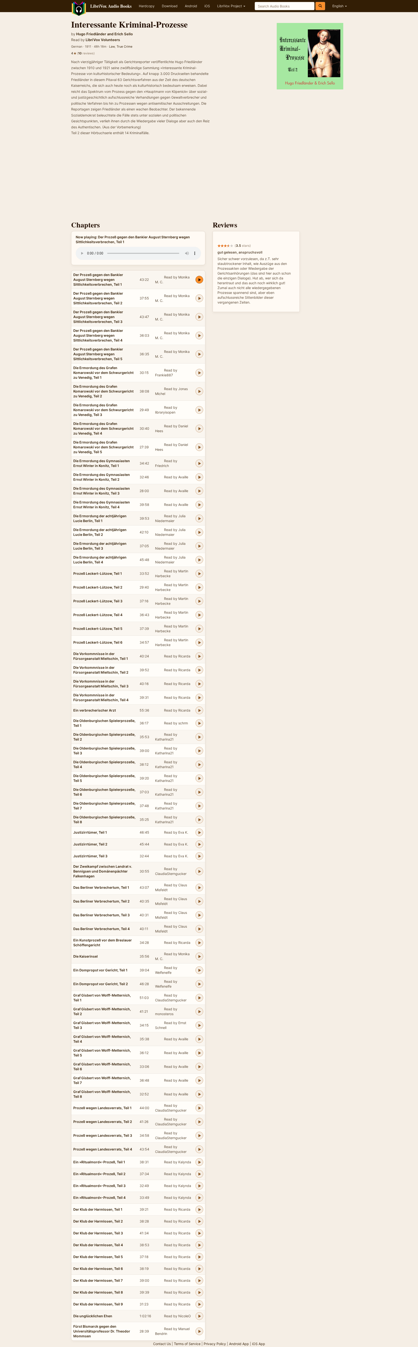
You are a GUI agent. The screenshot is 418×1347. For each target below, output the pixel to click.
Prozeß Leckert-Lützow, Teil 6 (97, 642)
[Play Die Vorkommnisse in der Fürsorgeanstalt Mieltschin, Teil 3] (199, 684)
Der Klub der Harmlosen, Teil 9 (98, 1304)
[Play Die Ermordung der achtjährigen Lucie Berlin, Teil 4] (199, 560)
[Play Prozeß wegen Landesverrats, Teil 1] (199, 1108)
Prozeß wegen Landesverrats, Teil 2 (102, 1122)
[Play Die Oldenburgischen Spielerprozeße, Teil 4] (199, 764)
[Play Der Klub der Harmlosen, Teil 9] (199, 1304)
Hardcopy (147, 6)
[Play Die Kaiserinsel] (199, 956)
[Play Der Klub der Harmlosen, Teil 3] (199, 1233)
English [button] (338, 6)
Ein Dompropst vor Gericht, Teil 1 (100, 970)
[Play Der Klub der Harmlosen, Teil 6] (199, 1269)
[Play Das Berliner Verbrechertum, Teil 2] (199, 901)
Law (112, 46)
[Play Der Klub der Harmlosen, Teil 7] (199, 1280)
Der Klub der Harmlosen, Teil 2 (98, 1221)
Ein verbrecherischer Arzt (94, 710)
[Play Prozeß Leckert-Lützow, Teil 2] (199, 587)
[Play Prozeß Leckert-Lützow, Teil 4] (199, 615)
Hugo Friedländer (91, 34)
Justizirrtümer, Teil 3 (90, 856)
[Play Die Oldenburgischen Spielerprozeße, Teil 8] (199, 819)
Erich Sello (123, 34)
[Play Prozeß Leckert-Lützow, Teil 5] (199, 629)
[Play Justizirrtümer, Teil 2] (199, 844)
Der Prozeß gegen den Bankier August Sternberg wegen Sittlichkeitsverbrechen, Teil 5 (98, 354)
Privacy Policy (215, 1344)
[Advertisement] (209, 179)
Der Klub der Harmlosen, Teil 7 (98, 1280)
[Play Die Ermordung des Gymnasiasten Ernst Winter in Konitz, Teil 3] (199, 491)
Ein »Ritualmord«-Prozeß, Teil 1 (99, 1162)
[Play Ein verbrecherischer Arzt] (199, 710)
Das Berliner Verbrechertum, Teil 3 (101, 915)
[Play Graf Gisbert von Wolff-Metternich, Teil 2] (199, 1011)
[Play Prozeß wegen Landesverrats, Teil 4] (199, 1149)
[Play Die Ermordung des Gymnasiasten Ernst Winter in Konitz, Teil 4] (199, 505)
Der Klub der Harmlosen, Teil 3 (98, 1233)
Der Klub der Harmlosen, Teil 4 (98, 1245)
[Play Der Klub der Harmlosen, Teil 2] (199, 1221)
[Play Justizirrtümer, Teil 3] (199, 856)
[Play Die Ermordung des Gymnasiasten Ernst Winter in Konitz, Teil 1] (199, 463)
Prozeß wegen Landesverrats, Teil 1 (102, 1108)
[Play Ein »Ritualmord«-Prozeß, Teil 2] (199, 1174)
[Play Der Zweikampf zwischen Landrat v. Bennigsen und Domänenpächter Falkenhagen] (199, 871)
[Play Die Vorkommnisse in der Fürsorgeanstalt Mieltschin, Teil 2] (199, 670)
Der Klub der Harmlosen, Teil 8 (98, 1292)
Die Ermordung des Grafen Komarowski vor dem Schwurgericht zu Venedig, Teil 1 (103, 372)
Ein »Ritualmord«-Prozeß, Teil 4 (99, 1197)
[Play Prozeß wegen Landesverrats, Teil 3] (199, 1135)
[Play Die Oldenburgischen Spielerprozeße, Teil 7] (199, 806)
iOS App (258, 1344)
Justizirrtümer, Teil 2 (90, 844)
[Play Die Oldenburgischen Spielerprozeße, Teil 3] (199, 751)
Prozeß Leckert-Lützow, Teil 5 (97, 628)
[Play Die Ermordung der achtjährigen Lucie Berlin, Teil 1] (199, 518)
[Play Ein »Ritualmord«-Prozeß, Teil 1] (199, 1162)
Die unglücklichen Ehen (92, 1316)
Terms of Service (187, 1344)
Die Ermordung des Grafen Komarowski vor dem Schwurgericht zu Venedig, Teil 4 (103, 428)
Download (170, 6)
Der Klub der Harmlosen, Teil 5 (98, 1257)
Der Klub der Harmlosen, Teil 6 (98, 1269)
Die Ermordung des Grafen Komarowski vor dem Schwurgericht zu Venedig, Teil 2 (103, 391)
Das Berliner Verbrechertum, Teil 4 (101, 929)
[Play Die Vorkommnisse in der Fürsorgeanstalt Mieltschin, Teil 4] (199, 697)
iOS (207, 6)
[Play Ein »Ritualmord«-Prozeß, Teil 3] (199, 1186)
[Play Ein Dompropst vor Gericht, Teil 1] (199, 970)
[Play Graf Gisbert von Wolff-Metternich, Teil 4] (199, 1039)
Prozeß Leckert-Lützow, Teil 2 (97, 587)
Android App (239, 1344)
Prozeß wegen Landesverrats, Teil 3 (102, 1135)
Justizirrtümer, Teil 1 (90, 832)
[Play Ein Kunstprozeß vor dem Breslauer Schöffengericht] (199, 943)
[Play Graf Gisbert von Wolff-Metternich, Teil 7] (199, 1080)
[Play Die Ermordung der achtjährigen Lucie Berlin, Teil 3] (199, 546)
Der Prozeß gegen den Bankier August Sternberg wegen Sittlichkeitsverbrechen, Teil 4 (98, 335)
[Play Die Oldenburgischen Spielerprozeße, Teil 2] (199, 737)
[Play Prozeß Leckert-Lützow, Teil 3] (199, 601)
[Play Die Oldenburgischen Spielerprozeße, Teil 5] (199, 778)
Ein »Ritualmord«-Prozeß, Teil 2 (99, 1174)
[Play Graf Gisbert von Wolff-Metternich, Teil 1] (199, 998)
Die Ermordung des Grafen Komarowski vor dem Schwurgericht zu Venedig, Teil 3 (103, 410)
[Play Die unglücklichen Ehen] (199, 1316)
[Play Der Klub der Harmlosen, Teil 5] (199, 1257)
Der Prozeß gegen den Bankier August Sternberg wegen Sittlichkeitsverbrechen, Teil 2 (98, 298)
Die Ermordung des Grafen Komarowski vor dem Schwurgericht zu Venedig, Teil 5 (103, 447)
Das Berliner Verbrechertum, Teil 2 (101, 901)
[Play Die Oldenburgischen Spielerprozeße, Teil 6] (199, 792)
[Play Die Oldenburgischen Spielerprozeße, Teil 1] (199, 723)
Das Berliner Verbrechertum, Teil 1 (101, 887)
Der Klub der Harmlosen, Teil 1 (97, 1209)
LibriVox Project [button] (230, 6)
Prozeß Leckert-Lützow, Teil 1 (97, 573)
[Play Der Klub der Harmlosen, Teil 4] (199, 1245)
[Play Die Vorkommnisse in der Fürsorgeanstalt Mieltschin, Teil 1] (199, 656)
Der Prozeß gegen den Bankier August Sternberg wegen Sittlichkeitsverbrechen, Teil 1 (98, 279)
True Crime (124, 46)
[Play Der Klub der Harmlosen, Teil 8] (199, 1292)
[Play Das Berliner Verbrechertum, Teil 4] (199, 929)
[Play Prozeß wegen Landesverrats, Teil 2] (199, 1122)
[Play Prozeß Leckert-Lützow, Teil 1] (199, 573)
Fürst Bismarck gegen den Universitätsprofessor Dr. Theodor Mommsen (101, 1331)
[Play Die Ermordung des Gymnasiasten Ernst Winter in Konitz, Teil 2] (199, 477)
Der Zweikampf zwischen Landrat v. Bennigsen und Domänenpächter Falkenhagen (102, 871)
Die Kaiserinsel (85, 956)
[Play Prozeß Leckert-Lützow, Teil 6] (199, 642)
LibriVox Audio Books (111, 6)
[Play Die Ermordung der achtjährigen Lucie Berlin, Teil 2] (199, 532)
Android (191, 6)
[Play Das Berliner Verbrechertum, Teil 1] (199, 887)
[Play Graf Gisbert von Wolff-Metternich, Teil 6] (199, 1066)
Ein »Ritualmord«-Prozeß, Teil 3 (99, 1186)
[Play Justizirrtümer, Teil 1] (199, 832)
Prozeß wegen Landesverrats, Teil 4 (102, 1149)
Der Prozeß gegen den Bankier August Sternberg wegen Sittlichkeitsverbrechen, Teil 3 (98, 317)
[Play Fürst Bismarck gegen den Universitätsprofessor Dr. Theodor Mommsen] (199, 1331)
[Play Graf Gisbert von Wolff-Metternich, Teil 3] (199, 1025)
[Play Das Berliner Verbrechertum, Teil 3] (199, 915)
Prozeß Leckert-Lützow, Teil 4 (97, 615)
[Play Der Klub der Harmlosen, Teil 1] (199, 1209)
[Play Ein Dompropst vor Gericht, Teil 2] (199, 984)
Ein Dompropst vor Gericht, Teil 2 (100, 984)
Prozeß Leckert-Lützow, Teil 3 (97, 601)
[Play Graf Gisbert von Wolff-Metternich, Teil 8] (199, 1094)
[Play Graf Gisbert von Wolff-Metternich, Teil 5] (199, 1053)
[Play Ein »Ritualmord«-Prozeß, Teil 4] (199, 1197)
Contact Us (162, 1344)
